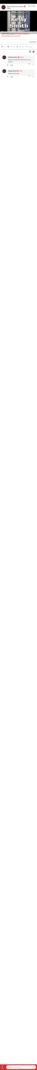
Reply (11, 65)
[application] (18, 22)
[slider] (17, 31)
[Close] (3, 4)
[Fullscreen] (34, 32)
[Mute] (31, 32)
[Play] (2, 32)
